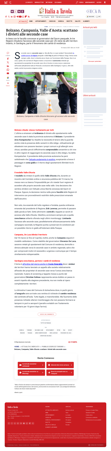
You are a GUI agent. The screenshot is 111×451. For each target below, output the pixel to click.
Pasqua (30, 333)
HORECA (61, 21)
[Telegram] (17, 16)
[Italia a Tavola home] (25, 407)
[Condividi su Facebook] (7, 59)
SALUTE (77, 21)
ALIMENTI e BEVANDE (51, 427)
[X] (9, 16)
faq (64, 330)
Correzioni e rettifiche (91, 417)
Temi (67, 412)
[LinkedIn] (11, 16)
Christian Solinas (45, 335)
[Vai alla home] (7, 21)
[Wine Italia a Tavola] (17, 11)
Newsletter (68, 417)
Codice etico (89, 415)
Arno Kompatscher (41, 333)
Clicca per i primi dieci (94, 61)
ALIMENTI (86, 21)
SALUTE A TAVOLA (50, 425)
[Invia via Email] (7, 73)
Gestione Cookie (90, 412)
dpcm (58, 330)
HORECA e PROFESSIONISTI (52, 420)
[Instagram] (14, 16)
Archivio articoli (70, 410)
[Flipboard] (26, 16)
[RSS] (28, 16)
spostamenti (50, 330)
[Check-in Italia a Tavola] (93, 11)
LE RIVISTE (29, 2)
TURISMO (29, 330)
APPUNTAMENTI (40, 21)
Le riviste (68, 415)
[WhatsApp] (23, 16)
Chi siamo (68, 420)
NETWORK (49, 2)
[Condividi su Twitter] (7, 62)
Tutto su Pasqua (46, 323)
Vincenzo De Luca (66, 333)
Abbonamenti (90, 2)
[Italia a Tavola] (55, 10)
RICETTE (69, 21)
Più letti (67, 425)
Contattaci (68, 422)
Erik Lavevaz (54, 333)
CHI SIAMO (58, 2)
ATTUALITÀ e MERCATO (51, 410)
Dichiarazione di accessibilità (93, 420)
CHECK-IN (52, 21)
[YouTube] (20, 16)
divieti (70, 330)
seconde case (39, 330)
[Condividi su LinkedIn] (7, 66)
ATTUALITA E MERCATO (55, 26)
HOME (46, 26)
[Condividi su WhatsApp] (7, 69)
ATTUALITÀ (23, 21)
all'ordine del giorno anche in (42, 264)
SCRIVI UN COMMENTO (47, 314)
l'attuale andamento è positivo (42, 159)
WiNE (31, 21)
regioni (22, 333)
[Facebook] (6, 16)
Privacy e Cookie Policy (92, 410)
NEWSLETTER (39, 2)
